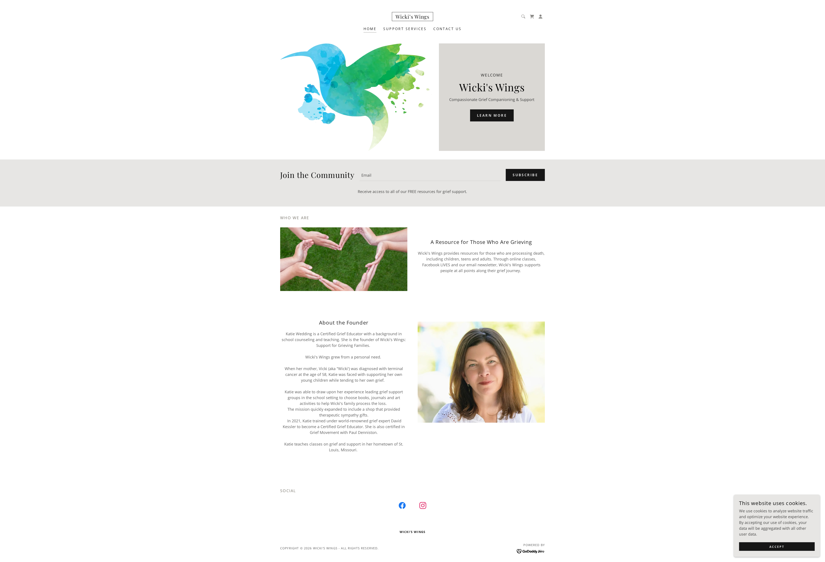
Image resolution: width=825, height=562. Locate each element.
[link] (412, 17)
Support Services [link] (404, 28)
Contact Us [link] (447, 28)
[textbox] (430, 175)
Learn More (492, 115)
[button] (540, 16)
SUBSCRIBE (525, 175)
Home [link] (370, 28)
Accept (777, 547)
